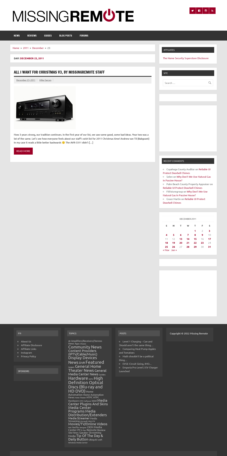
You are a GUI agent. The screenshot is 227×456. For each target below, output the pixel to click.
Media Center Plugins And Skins (88, 402)
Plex (84, 430)
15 (195, 238)
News (17, 35)
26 (173, 246)
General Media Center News (87, 372)
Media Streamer (79, 418)
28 (188, 246)
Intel (94, 400)
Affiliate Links (28, 348)
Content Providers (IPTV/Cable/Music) (82, 352)
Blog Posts (65, 35)
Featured (95, 362)
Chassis (83, 343)
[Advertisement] (188, 128)
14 (188, 238)
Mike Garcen (45, 80)
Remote (92, 429)
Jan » (174, 249)
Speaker (83, 432)
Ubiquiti (93, 439)
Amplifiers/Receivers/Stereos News (85, 342)
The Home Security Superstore (180, 58)
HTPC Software (85, 401)
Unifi (100, 439)
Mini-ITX (91, 421)
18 (166, 242)
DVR (82, 362)
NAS (69, 427)
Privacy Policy (28, 356)
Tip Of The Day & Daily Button (85, 437)
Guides (48, 35)
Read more (23, 150)
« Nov (166, 249)
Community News (85, 346)
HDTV (91, 379)
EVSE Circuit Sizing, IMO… (137, 363)
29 (195, 246)
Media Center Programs (79, 409)
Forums (84, 35)
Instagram (26, 352)
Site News (73, 432)
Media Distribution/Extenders (87, 413)
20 (180, 242)
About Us (26, 341)
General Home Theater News (84, 368)
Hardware (78, 378)
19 (173, 242)
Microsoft (84, 421)
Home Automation (80, 393)
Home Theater (80, 397)
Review (101, 429)
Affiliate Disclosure (31, 345)
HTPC (89, 397)
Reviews (32, 35)
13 (180, 238)
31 (209, 246)
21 (188, 242)
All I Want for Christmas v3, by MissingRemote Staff (59, 72)
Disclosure (203, 58)
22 (195, 242)
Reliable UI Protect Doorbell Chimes (182, 187)
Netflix (75, 427)
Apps (77, 343)
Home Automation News (86, 396)
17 (209, 238)
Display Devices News (82, 360)
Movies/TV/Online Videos (87, 424)
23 (202, 242)
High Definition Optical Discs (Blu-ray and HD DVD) (85, 385)
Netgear (83, 427)
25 (166, 246)
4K (69, 341)
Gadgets (71, 367)
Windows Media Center (78, 442)
